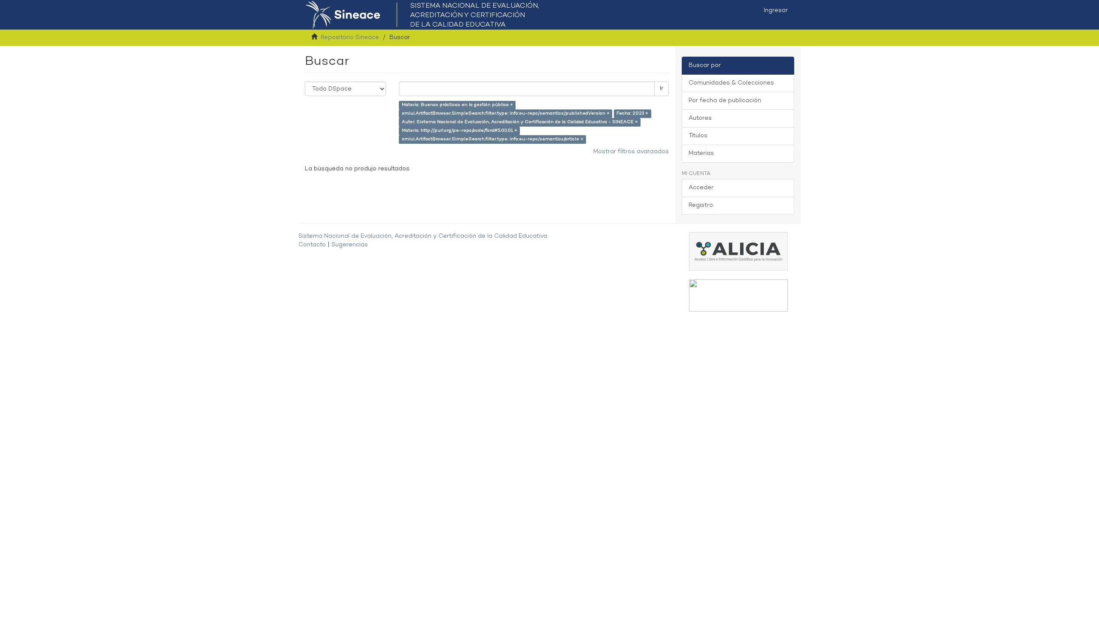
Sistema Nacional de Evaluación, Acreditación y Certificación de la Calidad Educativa (422, 236)
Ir (661, 89)
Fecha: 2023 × (632, 113)
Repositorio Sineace (350, 37)
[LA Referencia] (738, 295)
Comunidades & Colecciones (731, 83)
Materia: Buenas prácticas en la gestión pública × (457, 105)
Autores (700, 118)
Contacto (312, 245)
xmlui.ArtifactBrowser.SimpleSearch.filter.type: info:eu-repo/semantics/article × (492, 139)
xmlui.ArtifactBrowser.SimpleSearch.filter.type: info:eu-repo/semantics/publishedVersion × (506, 113)
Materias (701, 153)
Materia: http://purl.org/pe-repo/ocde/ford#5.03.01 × (459, 130)
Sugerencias (349, 245)
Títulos (698, 136)
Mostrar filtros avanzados (631, 152)
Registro (701, 205)
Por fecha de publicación (725, 101)
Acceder (701, 188)
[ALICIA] (738, 251)
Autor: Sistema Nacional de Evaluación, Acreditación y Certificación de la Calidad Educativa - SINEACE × (520, 122)
